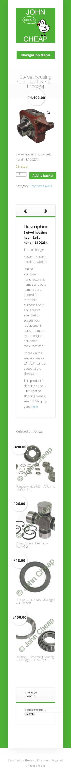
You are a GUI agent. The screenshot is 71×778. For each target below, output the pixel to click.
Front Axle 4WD (41, 186)
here (34, 406)
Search (29, 714)
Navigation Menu (35, 55)
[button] (48, 112)
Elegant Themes (36, 760)
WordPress (37, 765)
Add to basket (42, 175)
